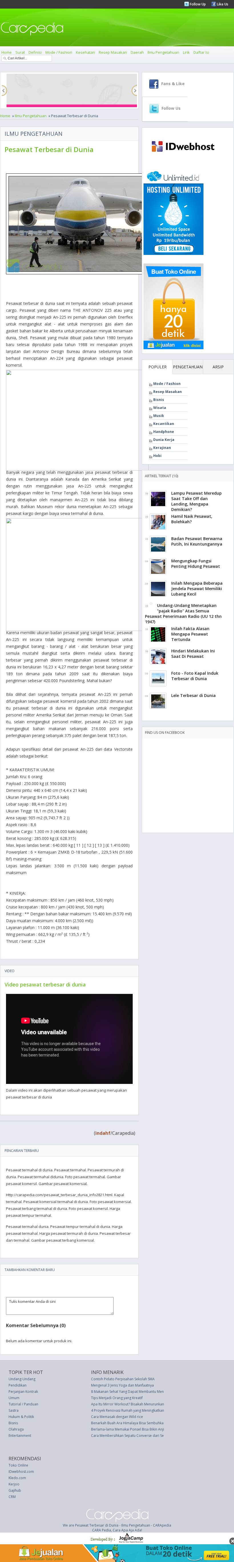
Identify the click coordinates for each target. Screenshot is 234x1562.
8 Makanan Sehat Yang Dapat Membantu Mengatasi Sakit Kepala (142, 1391)
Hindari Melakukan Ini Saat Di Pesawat (193, 653)
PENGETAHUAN (188, 366)
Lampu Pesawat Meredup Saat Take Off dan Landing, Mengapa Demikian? (196, 501)
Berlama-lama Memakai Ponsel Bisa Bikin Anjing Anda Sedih (139, 1429)
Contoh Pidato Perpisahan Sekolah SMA (123, 1379)
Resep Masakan (113, 52)
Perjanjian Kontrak (23, 1391)
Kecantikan (163, 423)
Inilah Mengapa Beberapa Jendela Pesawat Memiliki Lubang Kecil (197, 588)
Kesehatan (85, 52)
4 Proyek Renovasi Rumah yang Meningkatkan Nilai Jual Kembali (142, 1410)
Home (6, 52)
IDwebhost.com (21, 1471)
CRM (12, 1496)
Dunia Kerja (163, 439)
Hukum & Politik (21, 1416)
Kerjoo (14, 1484)
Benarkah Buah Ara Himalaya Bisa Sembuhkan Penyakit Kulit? (140, 1423)
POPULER (157, 366)
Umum (14, 1397)
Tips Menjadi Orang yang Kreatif (117, 1397)
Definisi (35, 52)
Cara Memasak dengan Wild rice (117, 1416)
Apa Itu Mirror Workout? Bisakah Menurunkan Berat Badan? (139, 1404)
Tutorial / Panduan (23, 1404)
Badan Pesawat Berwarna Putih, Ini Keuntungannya (196, 541)
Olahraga (16, 1429)
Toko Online (18, 1465)
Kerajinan (162, 447)
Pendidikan (18, 1385)
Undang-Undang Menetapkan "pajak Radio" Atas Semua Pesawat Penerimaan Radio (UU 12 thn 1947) (183, 613)
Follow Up (197, 4)
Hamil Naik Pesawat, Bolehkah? (191, 519)
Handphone (163, 431)
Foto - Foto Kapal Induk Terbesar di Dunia (194, 675)
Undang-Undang (22, 1379)
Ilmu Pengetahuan (163, 52)
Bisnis (158, 399)
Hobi (157, 455)
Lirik (186, 52)
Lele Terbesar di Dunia (193, 695)
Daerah (137, 52)
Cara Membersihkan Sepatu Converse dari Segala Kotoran (138, 1435)
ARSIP (218, 366)
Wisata (159, 407)
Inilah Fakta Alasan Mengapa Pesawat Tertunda (190, 634)
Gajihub (15, 1490)
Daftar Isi (201, 52)
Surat (20, 52)
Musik (158, 415)
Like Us (222, 4)
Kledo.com (17, 1477)
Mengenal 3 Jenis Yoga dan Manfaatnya (122, 1385)
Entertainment (20, 1435)
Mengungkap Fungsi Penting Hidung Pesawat (195, 563)
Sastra (14, 1410)
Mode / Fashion (58, 52)
